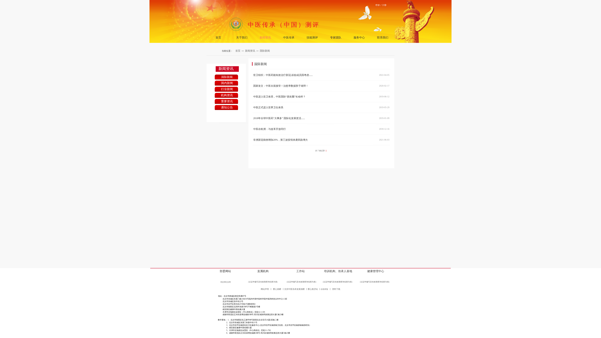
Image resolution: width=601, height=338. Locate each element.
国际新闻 (265, 50)
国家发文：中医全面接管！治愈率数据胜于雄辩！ (280, 85)
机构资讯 (227, 95)
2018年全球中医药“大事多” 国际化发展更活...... (279, 118)
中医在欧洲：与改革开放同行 (269, 129)
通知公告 (227, 107)
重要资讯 (227, 101)
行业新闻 (227, 89)
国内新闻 (227, 83)
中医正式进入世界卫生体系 (268, 107)
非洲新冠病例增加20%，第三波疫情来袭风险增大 (280, 139)
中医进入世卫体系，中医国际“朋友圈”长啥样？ (279, 96)
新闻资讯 (250, 50)
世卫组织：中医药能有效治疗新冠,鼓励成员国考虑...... (283, 75)
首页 (237, 50)
